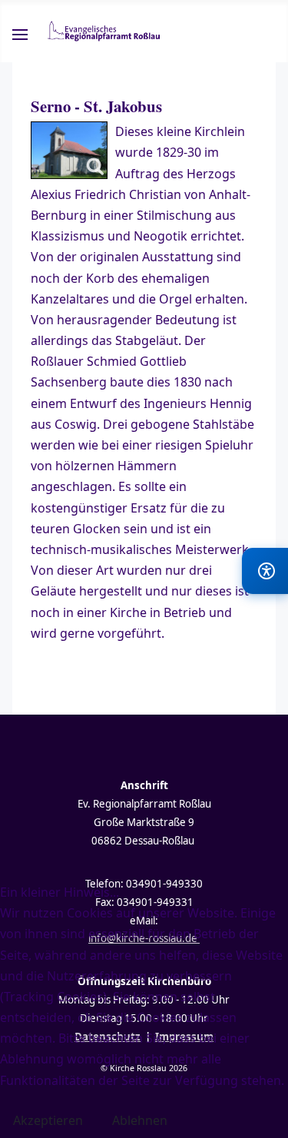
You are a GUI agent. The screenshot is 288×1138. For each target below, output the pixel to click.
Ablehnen (139, 1120)
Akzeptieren (48, 1120)
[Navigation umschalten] (20, 37)
